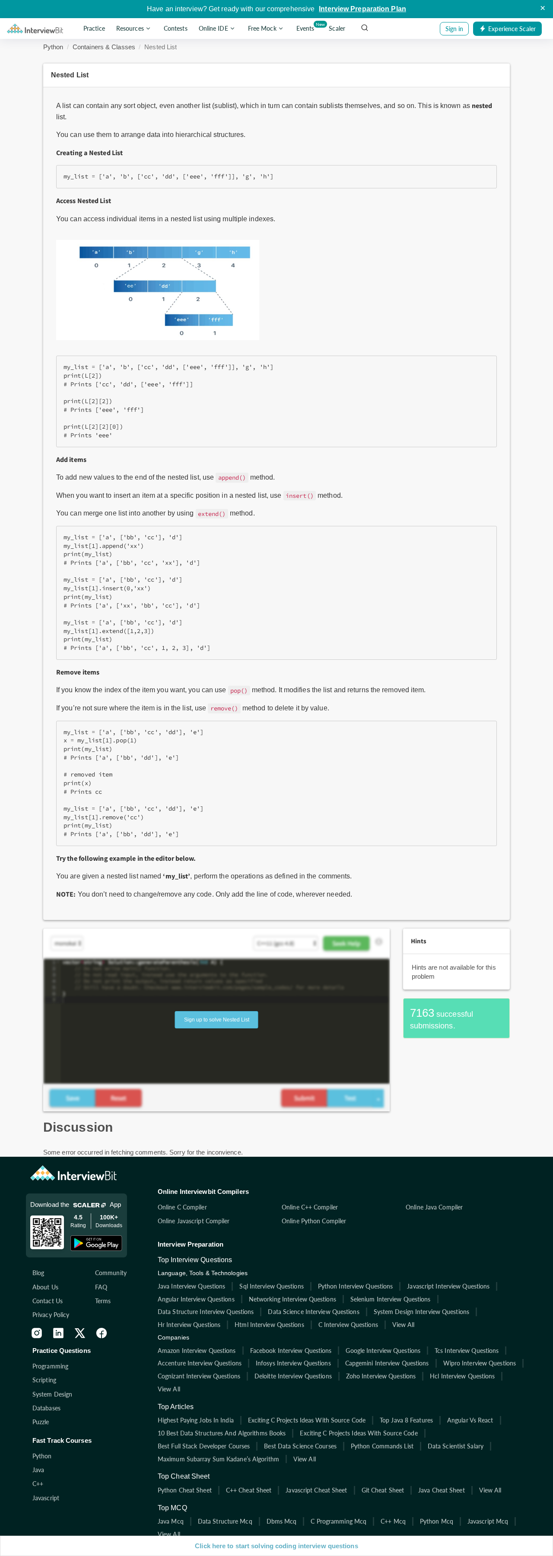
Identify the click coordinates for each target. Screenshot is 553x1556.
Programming (50, 1366)
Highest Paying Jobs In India (196, 1420)
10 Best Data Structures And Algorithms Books (222, 1433)
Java (38, 1469)
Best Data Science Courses (300, 1446)
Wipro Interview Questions (479, 1363)
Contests (176, 28)
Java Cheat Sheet (441, 1490)
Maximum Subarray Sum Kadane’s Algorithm (218, 1459)
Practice (94, 28)
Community (111, 1272)
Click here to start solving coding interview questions (276, 1546)
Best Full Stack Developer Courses (204, 1446)
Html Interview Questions (269, 1324)
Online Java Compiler (434, 1207)
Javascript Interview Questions (448, 1286)
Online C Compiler (182, 1207)
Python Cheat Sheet (185, 1490)
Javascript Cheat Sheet (316, 1490)
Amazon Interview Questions (197, 1350)
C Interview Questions (348, 1324)
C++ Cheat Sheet (249, 1490)
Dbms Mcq (282, 1521)
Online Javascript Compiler (194, 1221)
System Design (52, 1394)
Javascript (45, 1498)
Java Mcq (171, 1521)
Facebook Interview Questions (291, 1350)
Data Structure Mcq (225, 1521)
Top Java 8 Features (406, 1420)
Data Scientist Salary (455, 1446)
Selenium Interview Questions (390, 1299)
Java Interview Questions (191, 1286)
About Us (45, 1287)
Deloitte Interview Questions (293, 1376)
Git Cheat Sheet (383, 1490)
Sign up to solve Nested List (216, 1020)
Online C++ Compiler (310, 1207)
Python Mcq (436, 1521)
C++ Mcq (393, 1521)
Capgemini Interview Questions (387, 1363)
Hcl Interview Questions (462, 1376)
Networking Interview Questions (292, 1299)
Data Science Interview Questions (313, 1311)
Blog (38, 1272)
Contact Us (47, 1301)
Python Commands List (382, 1446)
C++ (37, 1483)
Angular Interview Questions (196, 1299)
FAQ (101, 1287)
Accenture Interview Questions (200, 1363)
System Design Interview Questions (421, 1311)
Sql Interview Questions (271, 1286)
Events (307, 27)
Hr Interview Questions (189, 1324)
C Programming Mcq (338, 1521)
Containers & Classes (104, 47)
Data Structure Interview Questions (206, 1311)
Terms (103, 1301)
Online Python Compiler (314, 1221)
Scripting (44, 1380)
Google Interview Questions (383, 1350)
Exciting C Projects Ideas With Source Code (306, 1420)
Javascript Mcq (487, 1521)
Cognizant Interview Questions (199, 1376)
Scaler (337, 28)
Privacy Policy (50, 1314)
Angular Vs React (470, 1420)
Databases (46, 1408)
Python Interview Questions (355, 1286)
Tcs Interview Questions (467, 1350)
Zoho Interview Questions (381, 1376)
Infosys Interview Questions (293, 1363)
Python (53, 47)
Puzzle (40, 1422)
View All (403, 1324)
